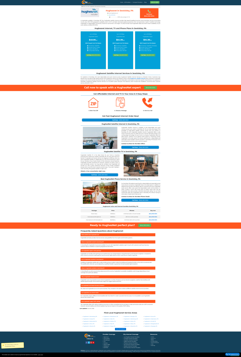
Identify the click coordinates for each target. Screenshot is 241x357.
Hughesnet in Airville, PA (150, 323)
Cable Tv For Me (85, 6)
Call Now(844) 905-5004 (149, 15)
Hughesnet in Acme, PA (149, 318)
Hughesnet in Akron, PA (88, 325)
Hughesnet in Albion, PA (129, 325)
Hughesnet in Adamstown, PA (151, 321)
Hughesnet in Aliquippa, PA (150, 328)
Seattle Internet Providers (130, 348)
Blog (145, 2)
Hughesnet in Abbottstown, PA (111, 318)
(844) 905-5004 (111, 15)
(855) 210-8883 (154, 2)
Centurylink (107, 340)
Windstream (107, 342)
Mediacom (106, 348)
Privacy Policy (154, 343)
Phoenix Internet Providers (131, 345)
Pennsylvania (98, 6)
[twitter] (89, 344)
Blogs (152, 341)
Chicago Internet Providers (131, 340)
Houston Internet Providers (131, 342)
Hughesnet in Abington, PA (130, 318)
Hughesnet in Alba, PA (109, 325)
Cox (105, 343)
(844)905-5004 (120, 55)
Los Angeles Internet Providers (131, 339)
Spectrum (106, 339)
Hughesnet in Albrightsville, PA (151, 325)
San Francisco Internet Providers (132, 349)
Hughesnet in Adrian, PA (129, 323)
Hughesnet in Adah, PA (109, 321)
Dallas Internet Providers (130, 343)
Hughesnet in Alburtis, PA (89, 328)
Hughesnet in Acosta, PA (89, 321)
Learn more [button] (40, 354)
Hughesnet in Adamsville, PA (90, 323)
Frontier (106, 345)
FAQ (152, 346)
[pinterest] (91, 344)
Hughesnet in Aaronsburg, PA (90, 318)
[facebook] (86, 344)
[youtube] (93, 344)
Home (121, 2)
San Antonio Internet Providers (132, 346)
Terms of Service (155, 344)
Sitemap (153, 347)
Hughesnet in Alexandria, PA (130, 328)
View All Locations (120, 331)
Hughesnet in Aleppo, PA (109, 328)
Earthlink (106, 349)
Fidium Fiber (107, 346)
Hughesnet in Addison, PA (110, 323)
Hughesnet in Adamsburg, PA (131, 321)
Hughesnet (92, 6)
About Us (153, 340)
